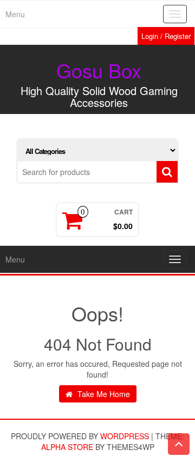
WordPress (124, 436)
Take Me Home (102, 393)
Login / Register (166, 36)
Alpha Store (67, 446)
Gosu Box (98, 70)
